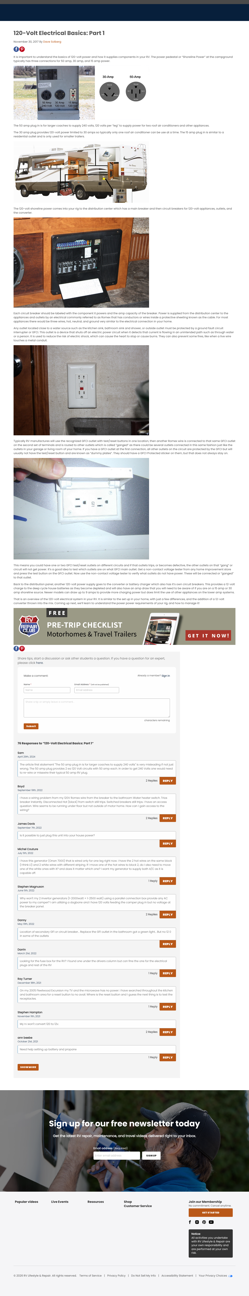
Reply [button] (168, 781)
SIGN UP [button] (151, 1155)
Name (27, 684)
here (39, 663)
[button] (16, 49)
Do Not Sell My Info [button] (143, 1276)
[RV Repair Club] (124, 644)
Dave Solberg (52, 42)
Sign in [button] (166, 676)
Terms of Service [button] (90, 1276)
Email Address (91, 684)
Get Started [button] (210, 1212)
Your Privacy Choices (213, 1276)
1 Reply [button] (153, 881)
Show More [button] (28, 1067)
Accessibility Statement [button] (177, 1276)
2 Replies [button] (152, 781)
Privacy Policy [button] (116, 1276)
